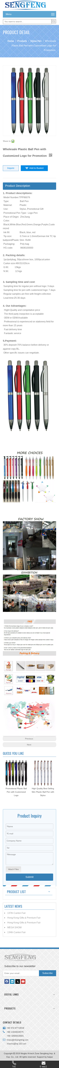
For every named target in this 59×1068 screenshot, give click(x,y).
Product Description (17, 185)
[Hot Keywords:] (54, 21)
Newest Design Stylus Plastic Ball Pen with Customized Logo (43, 791)
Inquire (10, 168)
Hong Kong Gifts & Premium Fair (24, 918)
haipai (50, 1057)
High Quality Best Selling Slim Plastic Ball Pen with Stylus (16, 791)
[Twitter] (17, 981)
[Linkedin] (12, 981)
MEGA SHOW (14, 927)
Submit (29, 877)
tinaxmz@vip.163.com (16, 1043)
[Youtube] (23, 981)
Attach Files (13, 869)
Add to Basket (36, 168)
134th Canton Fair (16, 932)
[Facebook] (6, 981)
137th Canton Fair (16, 913)
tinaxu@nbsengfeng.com (16, 1039)
